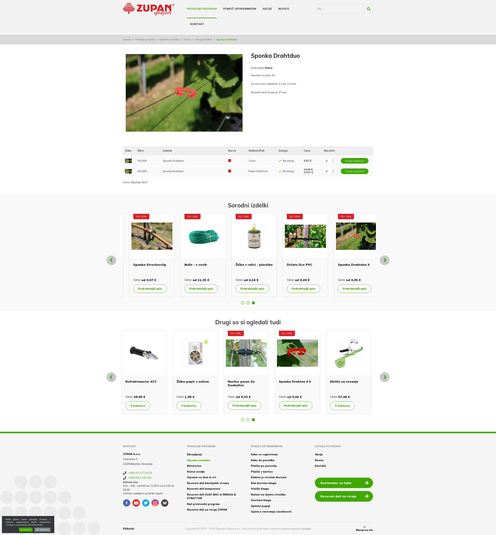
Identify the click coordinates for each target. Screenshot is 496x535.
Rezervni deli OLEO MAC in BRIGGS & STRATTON (211, 496)
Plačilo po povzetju (264, 465)
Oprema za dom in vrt (201, 477)
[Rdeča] (229, 160)
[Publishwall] (164, 503)
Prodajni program (202, 8)
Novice (283, 8)
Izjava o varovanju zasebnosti (271, 511)
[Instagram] (155, 503)
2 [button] (248, 302)
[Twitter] (145, 503)
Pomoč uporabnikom (239, 8)
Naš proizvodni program (203, 504)
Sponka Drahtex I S (296, 265)
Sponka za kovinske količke (245, 383)
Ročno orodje (196, 471)
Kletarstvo (194, 465)
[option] (145, 255)
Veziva (187, 39)
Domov (127, 39)
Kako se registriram (264, 454)
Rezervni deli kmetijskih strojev (208, 483)
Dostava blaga (261, 500)
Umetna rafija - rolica (349, 265)
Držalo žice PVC (191, 265)
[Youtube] (136, 503)
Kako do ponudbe (263, 460)
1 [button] (242, 302)
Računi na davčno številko (268, 494)
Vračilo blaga (260, 488)
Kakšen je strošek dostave (269, 477)
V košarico (139, 405)
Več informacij (42, 529)
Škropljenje (194, 454)
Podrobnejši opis (144, 288)
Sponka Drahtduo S (245, 265)
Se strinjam (26, 529)
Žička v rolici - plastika (145, 265)
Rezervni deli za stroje (338, 496)
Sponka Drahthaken (194, 381)
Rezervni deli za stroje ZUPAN (207, 509)
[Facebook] (126, 503)
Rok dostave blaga (263, 483)
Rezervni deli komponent (203, 488)
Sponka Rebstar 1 (346, 381)
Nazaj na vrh (364, 530)
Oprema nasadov (169, 39)
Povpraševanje (347, 288)
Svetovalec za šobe (335, 483)
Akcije (267, 8)
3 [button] (253, 302)
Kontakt (197, 24)
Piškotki (128, 528)
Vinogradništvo (203, 39)
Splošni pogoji (260, 505)
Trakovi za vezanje (142, 381)
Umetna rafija (292, 381)
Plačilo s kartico (262, 471)
